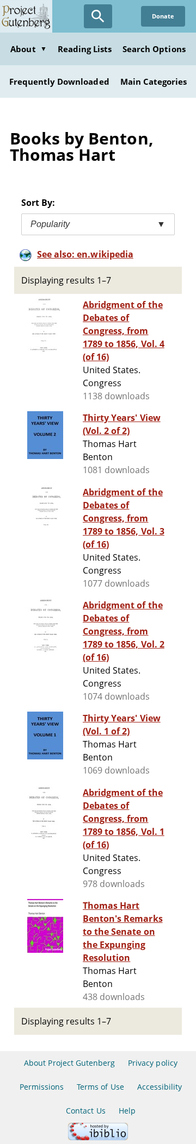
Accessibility (159, 1087)
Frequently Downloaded (59, 81)
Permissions (42, 1087)
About (28, 48)
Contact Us (85, 1110)
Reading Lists (85, 48)
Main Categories (153, 81)
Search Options (154, 48)
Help (127, 1110)
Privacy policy (152, 1063)
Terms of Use (100, 1087)
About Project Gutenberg (69, 1063)
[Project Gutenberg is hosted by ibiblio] (98, 1137)
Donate (163, 16)
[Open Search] (98, 16)
